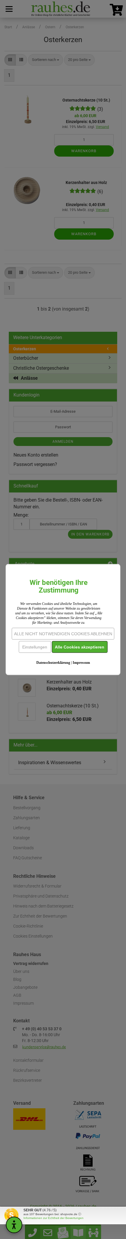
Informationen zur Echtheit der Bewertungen (53, 1218)
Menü (9, 9)
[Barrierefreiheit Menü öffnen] (14, 1225)
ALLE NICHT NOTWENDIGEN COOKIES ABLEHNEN (63, 633)
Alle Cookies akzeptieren (79, 647)
